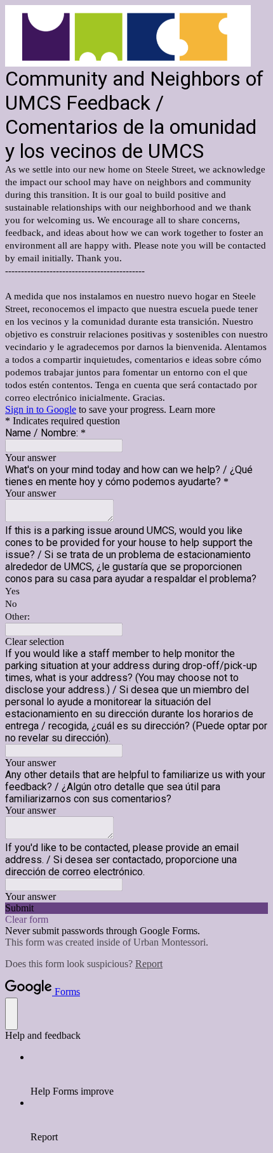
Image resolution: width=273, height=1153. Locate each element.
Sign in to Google (40, 409)
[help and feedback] (11, 1014)
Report (149, 963)
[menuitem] (149, 1074)
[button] (136, 642)
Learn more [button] (192, 409)
